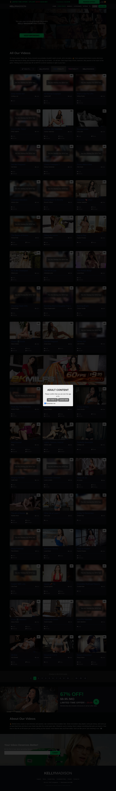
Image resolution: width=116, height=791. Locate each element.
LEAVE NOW (63, 400)
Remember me (50, 403)
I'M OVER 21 (52, 400)
